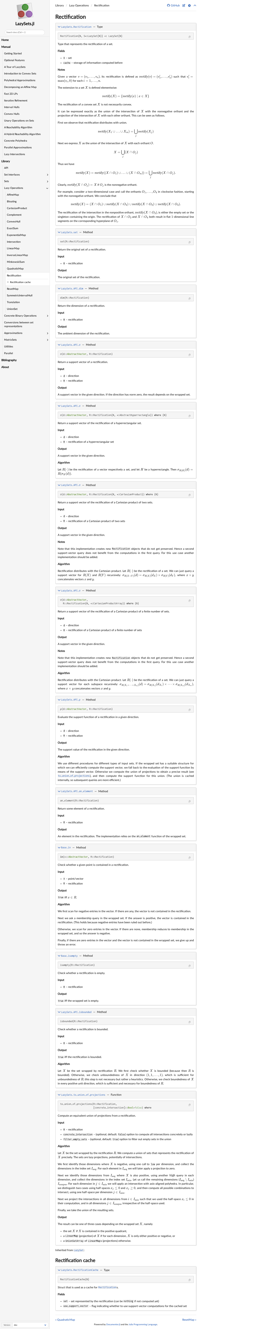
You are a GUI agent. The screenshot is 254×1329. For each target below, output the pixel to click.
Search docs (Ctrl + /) (15, 32)
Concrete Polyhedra (15, 141)
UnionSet (12, 309)
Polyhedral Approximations (19, 80)
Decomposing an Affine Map (20, 87)
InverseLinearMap (17, 255)
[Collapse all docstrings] (195, 5)
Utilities (8, 346)
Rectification (14, 275)
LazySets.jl (24, 24)
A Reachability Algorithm (18, 127)
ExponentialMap (16, 235)
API (6, 168)
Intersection (14, 242)
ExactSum (12, 228)
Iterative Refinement (15, 100)
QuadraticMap (15, 268)
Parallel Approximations (18, 147)
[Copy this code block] (189, 37)
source (190, 222)
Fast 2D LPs (11, 94)
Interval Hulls (12, 107)
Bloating (12, 201)
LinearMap (13, 248)
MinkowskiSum (16, 262)
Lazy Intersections (14, 154)
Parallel (8, 353)
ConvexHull (13, 221)
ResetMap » (189, 1319)
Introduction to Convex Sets (20, 73)
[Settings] (189, 5)
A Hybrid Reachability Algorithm (22, 134)
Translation (13, 302)
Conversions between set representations (18, 324)
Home (5, 40)
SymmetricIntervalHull (19, 295)
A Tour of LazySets (15, 67)
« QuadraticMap (65, 1319)
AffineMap (13, 195)
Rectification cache (75, 1260)
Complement (14, 215)
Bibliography (9, 360)
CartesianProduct (17, 208)
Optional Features (14, 60)
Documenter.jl (113, 1324)
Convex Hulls (12, 114)
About (5, 367)
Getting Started (13, 53)
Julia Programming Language (143, 1324)
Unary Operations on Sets (19, 120)
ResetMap (12, 289)
